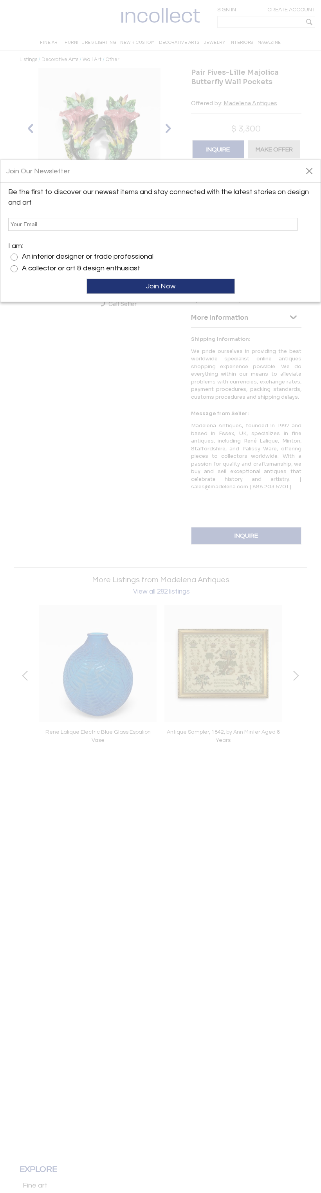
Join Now (160, 286)
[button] (309, 170)
